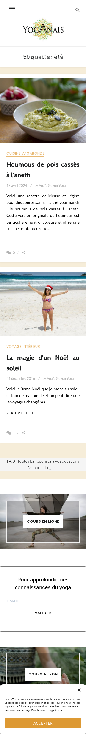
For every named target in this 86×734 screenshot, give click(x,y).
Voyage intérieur (23, 346)
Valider (43, 613)
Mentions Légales (43, 467)
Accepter (43, 723)
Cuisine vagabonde (25, 153)
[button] (79, 690)
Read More (19, 413)
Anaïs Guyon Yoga (52, 185)
